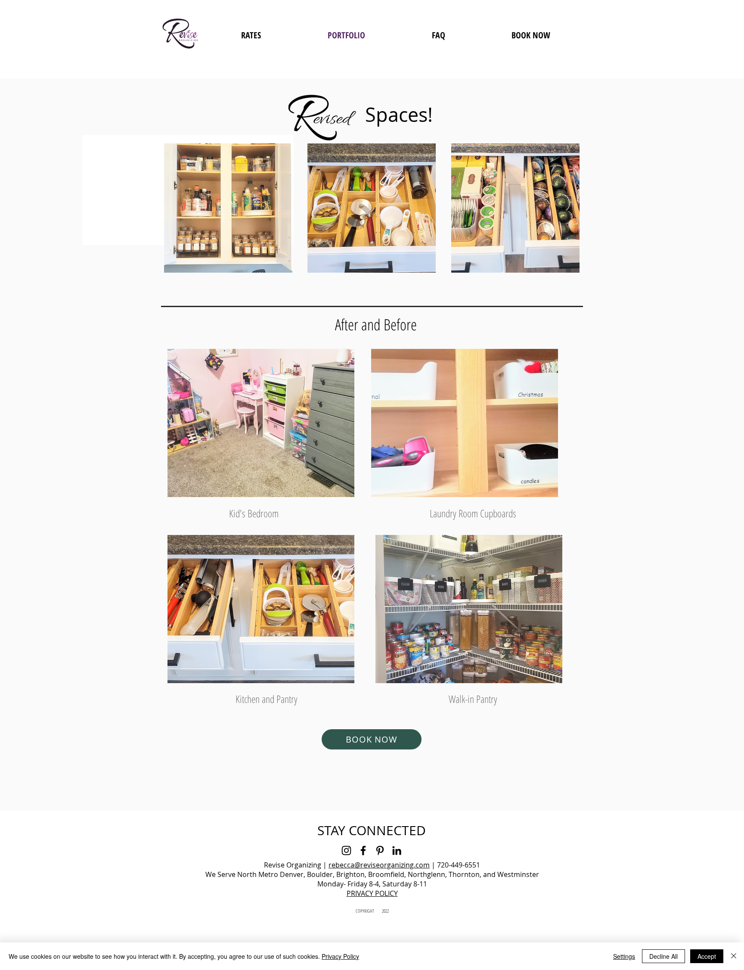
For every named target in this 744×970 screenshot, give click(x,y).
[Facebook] (363, 850)
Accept (707, 956)
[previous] (180, 213)
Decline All (663, 956)
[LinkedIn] (397, 850)
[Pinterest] (380, 850)
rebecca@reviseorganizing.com (379, 865)
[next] (564, 213)
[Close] (733, 956)
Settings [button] (624, 956)
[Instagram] (346, 850)
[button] (228, 208)
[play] (336, 489)
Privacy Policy (340, 956)
